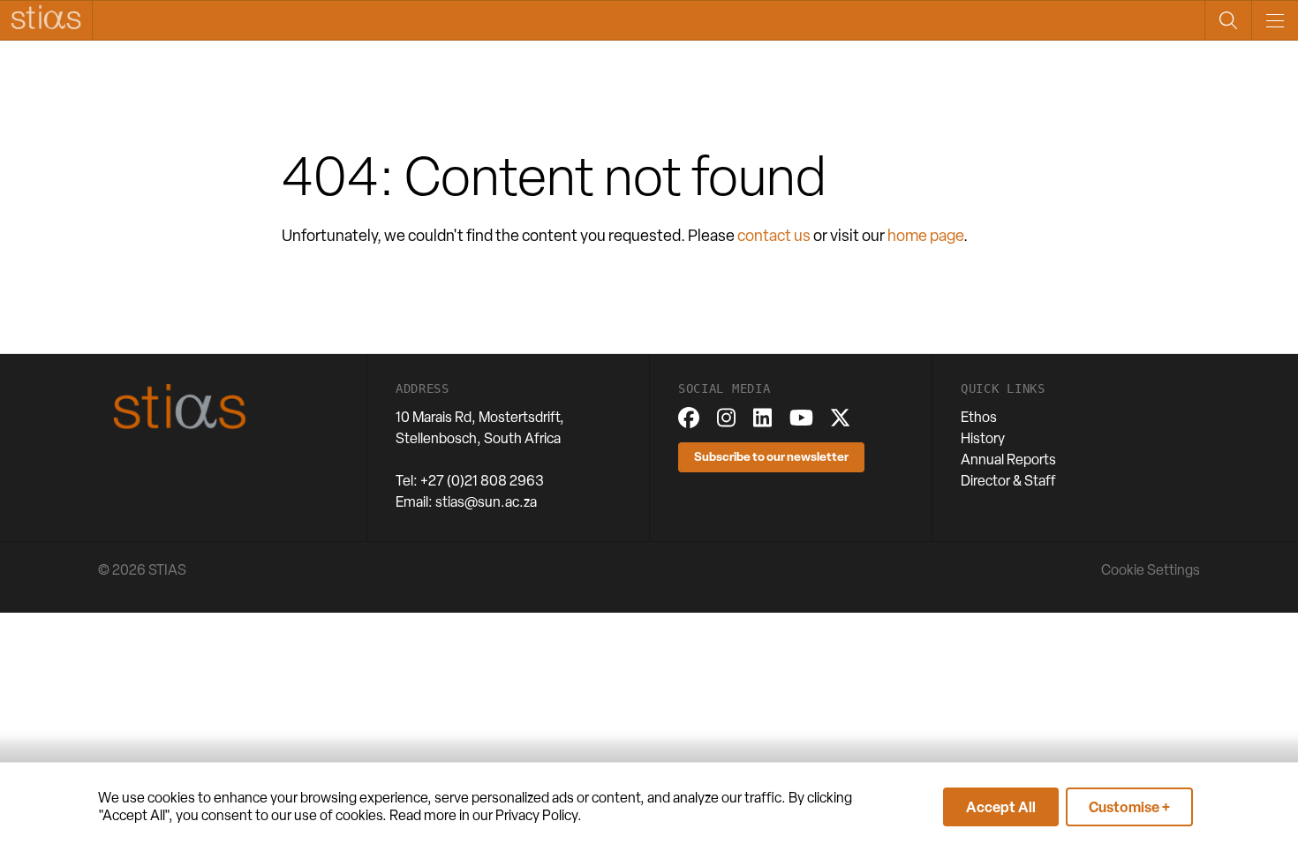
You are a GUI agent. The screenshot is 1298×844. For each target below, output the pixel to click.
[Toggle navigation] (1274, 20)
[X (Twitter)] (840, 417)
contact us (774, 235)
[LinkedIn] (762, 417)
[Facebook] (688, 417)
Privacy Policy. (538, 815)
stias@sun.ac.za (486, 502)
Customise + (1129, 807)
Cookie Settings (1150, 570)
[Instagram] (726, 417)
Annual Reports (1008, 459)
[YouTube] (801, 417)
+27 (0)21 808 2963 (482, 480)
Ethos (979, 417)
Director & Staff (1008, 480)
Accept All (1001, 807)
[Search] (1227, 20)
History (983, 438)
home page (925, 235)
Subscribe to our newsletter (771, 456)
